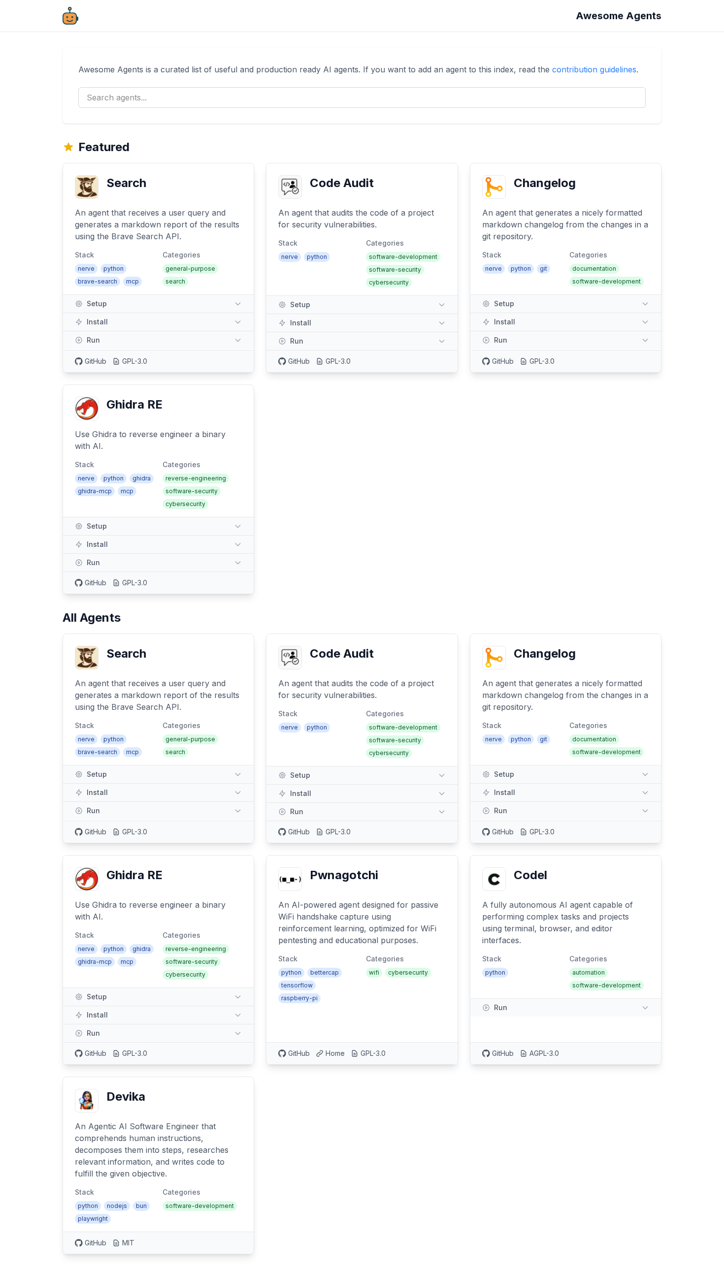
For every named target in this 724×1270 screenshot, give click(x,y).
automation (588, 972)
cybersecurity (389, 282)
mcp (132, 281)
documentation (594, 268)
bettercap (324, 972)
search (175, 281)
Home (335, 1053)
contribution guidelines (594, 69)
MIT (128, 1242)
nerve (86, 268)
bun (141, 1205)
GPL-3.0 (134, 361)
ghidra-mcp (95, 491)
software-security (395, 269)
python (113, 268)
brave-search (97, 281)
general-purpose (190, 268)
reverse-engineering (195, 478)
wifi (374, 972)
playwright (93, 1218)
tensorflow (297, 985)
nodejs (117, 1205)
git (543, 268)
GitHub (95, 361)
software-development (403, 256)
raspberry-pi (299, 998)
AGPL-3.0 (544, 1053)
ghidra (141, 478)
